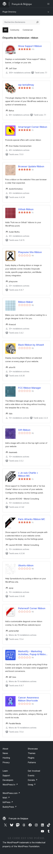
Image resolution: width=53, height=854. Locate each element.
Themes (31, 753)
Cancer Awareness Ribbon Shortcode (28, 699)
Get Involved (34, 771)
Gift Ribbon (24, 430)
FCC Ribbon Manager (29, 387)
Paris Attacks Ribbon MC (31, 519)
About (5, 748)
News (5, 753)
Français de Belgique (18, 818)
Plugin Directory (9, 12)
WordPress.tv (10, 784)
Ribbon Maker (25, 302)
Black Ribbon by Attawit (31, 344)
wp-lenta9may (26, 84)
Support (6, 775)
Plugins (31, 757)
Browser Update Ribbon (31, 166)
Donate (32, 780)
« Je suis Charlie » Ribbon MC (28, 474)
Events (31, 775)
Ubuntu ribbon (25, 565)
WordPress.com (11, 793)
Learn (5, 771)
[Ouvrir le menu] (49, 4)
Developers (8, 780)
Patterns (32, 762)
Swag (32, 784)
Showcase (33, 748)
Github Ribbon (25, 209)
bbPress (8, 802)
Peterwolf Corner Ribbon (31, 608)
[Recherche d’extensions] (37, 22)
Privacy (6, 762)
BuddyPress (10, 807)
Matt (6, 797)
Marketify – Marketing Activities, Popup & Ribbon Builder (32, 653)
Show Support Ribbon (30, 46)
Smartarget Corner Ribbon (32, 127)
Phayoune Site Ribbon (30, 252)
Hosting (6, 757)
